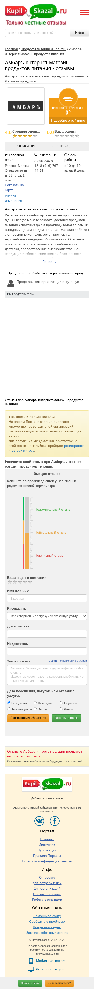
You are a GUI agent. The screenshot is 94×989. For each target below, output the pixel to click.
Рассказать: (17, 608)
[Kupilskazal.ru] (36, 15)
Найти (79, 32)
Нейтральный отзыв (50, 532)
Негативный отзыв (49, 555)
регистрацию (74, 446)
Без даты (18, 703)
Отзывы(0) (61, 146)
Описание (27, 146)
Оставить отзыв (30, 983)
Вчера (42, 709)
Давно (68, 709)
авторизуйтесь (23, 450)
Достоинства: (19, 626)
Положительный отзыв (52, 509)
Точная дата (21, 709)
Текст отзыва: (19, 661)
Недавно (71, 703)
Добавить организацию (47, 798)
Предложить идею (47, 927)
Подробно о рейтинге (68, 120)
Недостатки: (17, 644)
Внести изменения (13, 198)
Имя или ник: (18, 591)
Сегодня (44, 703)
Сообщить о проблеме (47, 921)
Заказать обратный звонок (47, 932)
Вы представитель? (59, 983)
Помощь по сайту (47, 916)
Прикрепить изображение (28, 718)
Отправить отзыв (66, 718)
